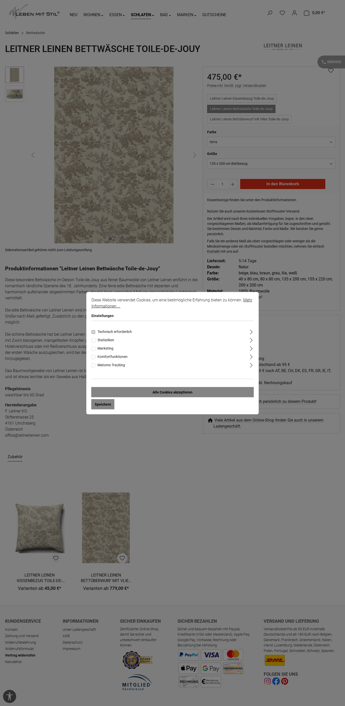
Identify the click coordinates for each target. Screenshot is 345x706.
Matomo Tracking (111, 365)
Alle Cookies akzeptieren (172, 392)
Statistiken (105, 340)
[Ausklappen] (251, 331)
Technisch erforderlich (114, 331)
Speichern (103, 404)
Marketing (105, 348)
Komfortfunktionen (112, 356)
